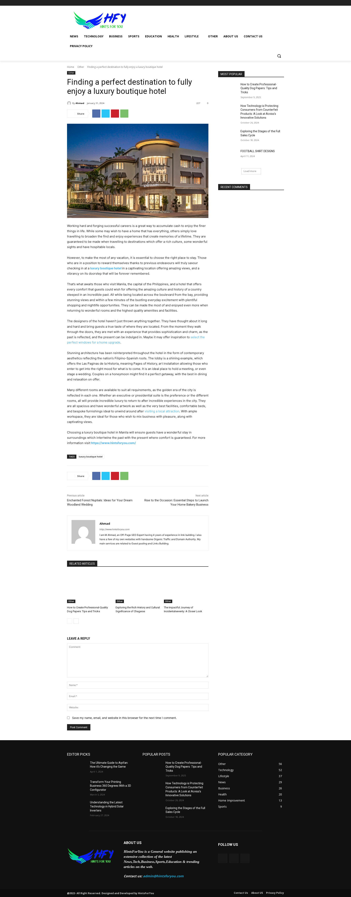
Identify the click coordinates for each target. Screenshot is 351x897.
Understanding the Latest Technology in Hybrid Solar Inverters (107, 806)
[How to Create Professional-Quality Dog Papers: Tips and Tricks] (89, 587)
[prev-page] (69, 621)
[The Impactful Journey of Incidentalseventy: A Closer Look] (186, 587)
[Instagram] (264, 3)
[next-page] (76, 621)
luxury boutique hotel (91, 456)
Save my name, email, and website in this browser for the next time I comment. (124, 717)
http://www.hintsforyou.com (115, 529)
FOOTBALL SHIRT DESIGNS (257, 151)
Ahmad (80, 103)
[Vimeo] (276, 3)
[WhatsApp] (124, 113)
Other (80, 67)
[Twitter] (270, 3)
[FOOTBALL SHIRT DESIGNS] (228, 156)
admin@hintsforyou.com (163, 876)
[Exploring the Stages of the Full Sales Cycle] (228, 136)
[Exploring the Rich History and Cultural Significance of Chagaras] (138, 587)
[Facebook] (259, 3)
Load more (250, 171)
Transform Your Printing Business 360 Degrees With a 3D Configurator (110, 785)
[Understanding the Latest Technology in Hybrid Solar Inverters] (77, 807)
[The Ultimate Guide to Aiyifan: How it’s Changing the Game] (77, 768)
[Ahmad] (69, 103)
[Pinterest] (115, 113)
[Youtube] (281, 3)
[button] (279, 56)
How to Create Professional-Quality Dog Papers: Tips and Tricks (258, 88)
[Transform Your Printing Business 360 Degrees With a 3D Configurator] (77, 787)
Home (70, 67)
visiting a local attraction (162, 411)
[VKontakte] (245, 858)
